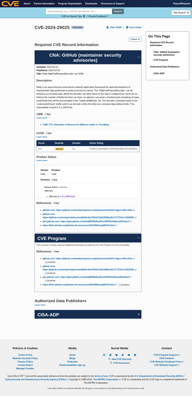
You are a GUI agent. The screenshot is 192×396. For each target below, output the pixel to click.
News (72, 355)
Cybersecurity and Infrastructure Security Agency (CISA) (35, 379)
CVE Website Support (166, 365)
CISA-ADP (159, 73)
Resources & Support (112, 3)
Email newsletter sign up (72, 365)
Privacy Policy (25, 361)
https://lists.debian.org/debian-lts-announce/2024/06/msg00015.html (79, 225)
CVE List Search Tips (72, 16)
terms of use (101, 376)
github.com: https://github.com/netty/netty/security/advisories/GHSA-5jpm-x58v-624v (88, 210)
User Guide (135, 27)
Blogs (72, 358)
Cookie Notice (25, 365)
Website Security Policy (25, 358)
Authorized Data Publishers (164, 67)
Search (118, 11)
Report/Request (181, 3)
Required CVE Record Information (162, 43)
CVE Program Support (166, 355)
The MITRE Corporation (106, 379)
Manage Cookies (25, 368)
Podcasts (72, 361)
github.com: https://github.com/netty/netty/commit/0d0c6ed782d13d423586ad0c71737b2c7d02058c (89, 216)
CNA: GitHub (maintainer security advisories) (166, 53)
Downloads (91, 3)
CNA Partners (166, 358)
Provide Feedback (97, 16)
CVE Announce (121, 363)
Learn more (41, 118)
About (27, 3)
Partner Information (44, 3)
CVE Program (160, 60)
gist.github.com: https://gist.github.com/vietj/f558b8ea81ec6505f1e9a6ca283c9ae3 (86, 221)
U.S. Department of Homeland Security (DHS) (158, 376)
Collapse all (135, 39)
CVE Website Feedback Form (166, 361)
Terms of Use (25, 355)
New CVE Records (121, 359)
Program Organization (70, 3)
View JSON (115, 27)
